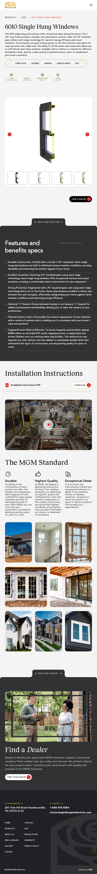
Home (7, 823)
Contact (29, 823)
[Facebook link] (95, 850)
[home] (10, 5)
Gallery (9, 846)
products (10, 829)
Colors (8, 852)
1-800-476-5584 (59, 808)
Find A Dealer (11, 840)
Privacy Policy (32, 846)
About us (9, 834)
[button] (91, 5)
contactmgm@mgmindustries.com (70, 812)
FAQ (26, 829)
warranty (30, 840)
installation (31, 834)
